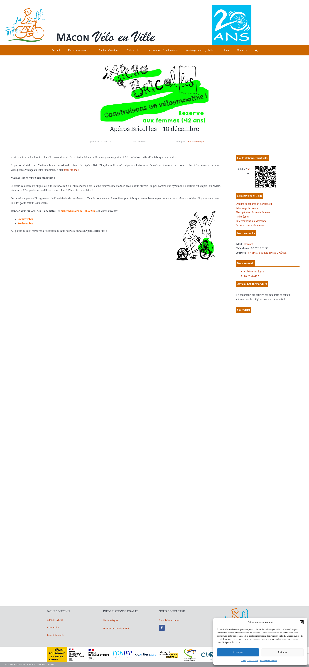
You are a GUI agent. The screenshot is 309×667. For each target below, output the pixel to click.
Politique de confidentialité (116, 628)
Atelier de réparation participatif (254, 203)
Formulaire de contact (169, 620)
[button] (302, 622)
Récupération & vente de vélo (253, 212)
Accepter (238, 652)
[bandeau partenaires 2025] (154, 647)
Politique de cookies (249, 660)
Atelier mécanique (195, 141)
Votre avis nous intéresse (250, 225)
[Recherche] (256, 50)
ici (248, 168)
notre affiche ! (71, 169)
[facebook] (162, 628)
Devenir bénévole (55, 635)
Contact (248, 244)
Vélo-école (242, 216)
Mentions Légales (111, 620)
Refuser (282, 652)
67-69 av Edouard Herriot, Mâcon (267, 252)
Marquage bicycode (247, 208)
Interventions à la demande (251, 220)
